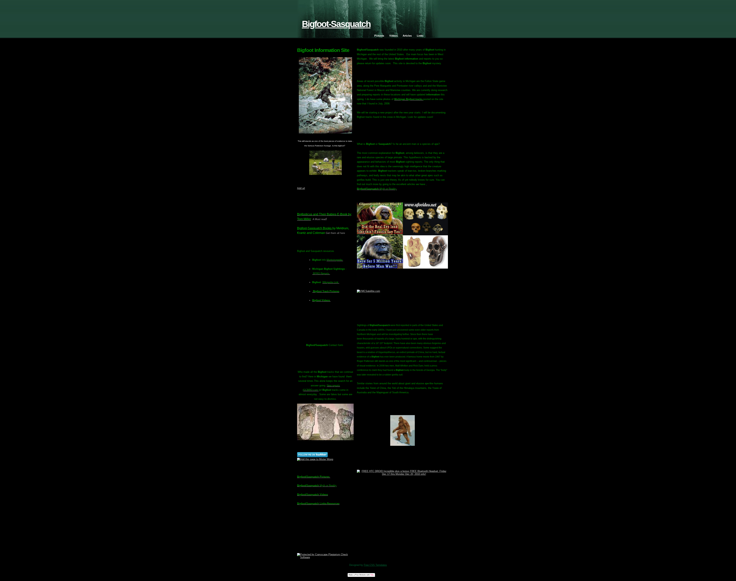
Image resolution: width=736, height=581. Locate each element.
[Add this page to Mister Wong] (315, 459)
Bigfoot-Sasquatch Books (314, 228)
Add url (301, 188)
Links (420, 35)
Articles (407, 35)
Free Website (360, 575)
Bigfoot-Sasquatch (336, 24)
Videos (393, 35)
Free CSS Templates (375, 565)
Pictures (379, 35)
